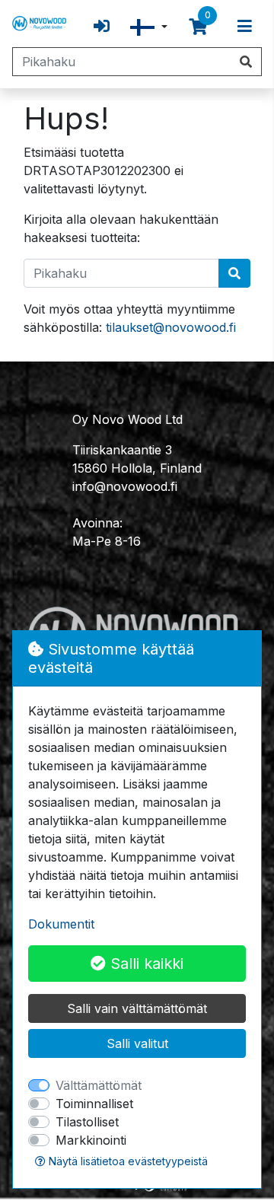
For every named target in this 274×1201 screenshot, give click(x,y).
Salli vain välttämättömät (137, 1008)
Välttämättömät (99, 1085)
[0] (198, 27)
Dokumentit (61, 924)
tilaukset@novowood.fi (171, 327)
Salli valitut (137, 1043)
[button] (148, 27)
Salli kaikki (144, 963)
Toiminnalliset (94, 1103)
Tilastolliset (87, 1121)
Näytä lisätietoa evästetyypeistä (127, 1161)
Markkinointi (91, 1140)
